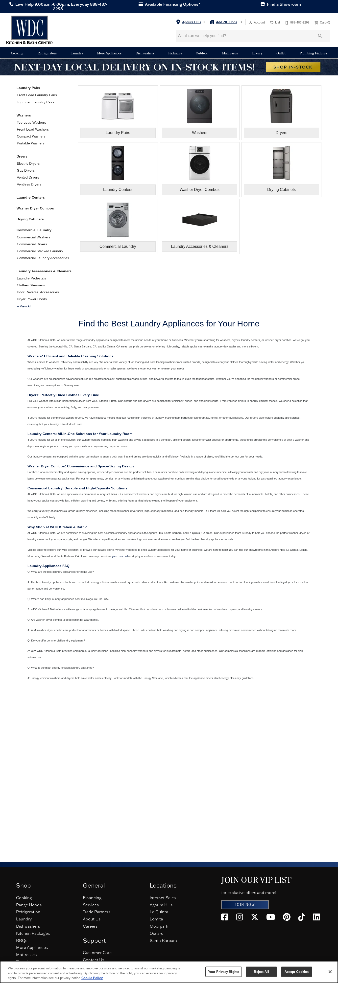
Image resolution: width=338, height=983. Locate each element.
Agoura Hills (161, 904)
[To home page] (29, 30)
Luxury (257, 53)
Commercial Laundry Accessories (43, 258)
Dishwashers (145, 53)
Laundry (77, 53)
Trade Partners (96, 911)
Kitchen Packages (33, 933)
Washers (24, 115)
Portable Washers (31, 143)
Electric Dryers (28, 163)
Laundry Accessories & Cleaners (44, 271)
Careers (90, 926)
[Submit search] (320, 35)
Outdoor (202, 53)
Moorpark (159, 926)
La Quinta (159, 911)
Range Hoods (29, 904)
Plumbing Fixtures (313, 53)
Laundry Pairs (28, 88)
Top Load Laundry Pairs (35, 102)
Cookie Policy (92, 978)
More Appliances (109, 53)
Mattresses (230, 53)
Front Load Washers (33, 129)
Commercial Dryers (32, 244)
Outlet (281, 53)
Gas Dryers (26, 170)
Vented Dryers (28, 177)
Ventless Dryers (29, 184)
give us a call (120, 556)
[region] (169, 972)
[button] (250, 23)
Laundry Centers (31, 197)
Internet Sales (163, 897)
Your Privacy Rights (223, 971)
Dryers (22, 156)
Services (91, 904)
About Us (91, 918)
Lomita (156, 918)
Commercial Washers (33, 237)
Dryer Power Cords (32, 299)
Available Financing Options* (172, 4)
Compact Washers (31, 136)
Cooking (17, 53)
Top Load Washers (31, 122)
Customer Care (97, 952)
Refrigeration (28, 911)
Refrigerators (47, 53)
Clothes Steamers (31, 285)
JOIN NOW (245, 904)
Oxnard (157, 933)
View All (25, 306)
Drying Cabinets (30, 219)
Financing (92, 897)
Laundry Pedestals (31, 278)
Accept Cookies (297, 971)
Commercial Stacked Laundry (40, 251)
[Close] (330, 971)
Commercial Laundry (34, 230)
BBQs (21, 940)
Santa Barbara (163, 940)
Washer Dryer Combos (35, 208)
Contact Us (93, 959)
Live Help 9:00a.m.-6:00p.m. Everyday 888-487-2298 (60, 6)
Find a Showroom (283, 4)
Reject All (261, 971)
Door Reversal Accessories (38, 292)
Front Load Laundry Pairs (37, 95)
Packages (175, 53)
